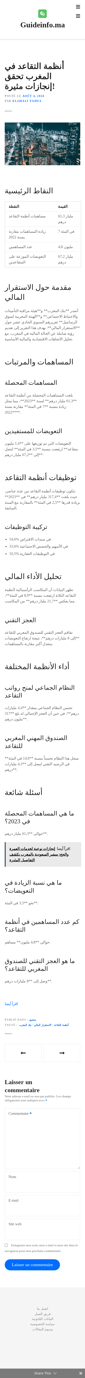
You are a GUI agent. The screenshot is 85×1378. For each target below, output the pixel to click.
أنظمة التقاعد (61, 1024)
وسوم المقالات (42, 1329)
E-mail (13, 1200)
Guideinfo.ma (42, 25)
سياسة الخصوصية (42, 1324)
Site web (14, 1224)
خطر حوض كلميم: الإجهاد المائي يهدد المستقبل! (23, 1053)
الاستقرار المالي (42, 1024)
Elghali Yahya (27, 101)
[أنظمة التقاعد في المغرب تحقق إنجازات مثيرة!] (42, 125)
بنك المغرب (25, 1024)
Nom (12, 1177)
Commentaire (17, 1114)
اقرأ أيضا (11, 1004)
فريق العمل (42, 1314)
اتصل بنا (42, 1308)
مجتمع (33, 1019)
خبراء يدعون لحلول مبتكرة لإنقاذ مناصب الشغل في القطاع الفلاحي (61, 1053)
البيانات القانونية (42, 1319)
